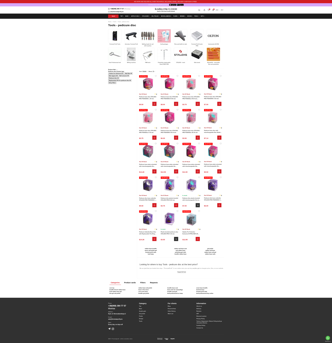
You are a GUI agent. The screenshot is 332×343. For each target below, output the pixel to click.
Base (140, 308)
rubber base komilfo (151, 248)
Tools (114, 21)
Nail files (128, 73)
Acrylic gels (142, 311)
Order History (172, 311)
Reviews (198, 311)
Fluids (141, 316)
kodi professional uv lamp (175, 293)
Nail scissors (123, 75)
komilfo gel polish (143, 293)
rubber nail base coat (180, 248)
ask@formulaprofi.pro (117, 11)
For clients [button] (172, 303)
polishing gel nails (180, 252)
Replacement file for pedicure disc (119, 80)
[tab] (152, 303)
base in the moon (143, 289)
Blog (169, 306)
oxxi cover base (143, 291)
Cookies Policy (200, 325)
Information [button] (201, 303)
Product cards (130, 283)
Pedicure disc (113, 78)
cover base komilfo (202, 288)
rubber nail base (210, 250)
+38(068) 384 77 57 (117, 9)
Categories (115, 283)
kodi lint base (200, 289)
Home (109, 21)
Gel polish (142, 313)
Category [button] (142, 303)
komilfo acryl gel (172, 291)
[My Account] (204, 10)
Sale (113, 16)
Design (141, 318)
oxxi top (111, 288)
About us (199, 306)
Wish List (170, 313)
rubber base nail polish (145, 288)
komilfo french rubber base (117, 289)
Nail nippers (112, 75)
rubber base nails (210, 254)
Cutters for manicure (115, 73)
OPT (197, 313)
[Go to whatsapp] (328, 338)
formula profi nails (150, 252)
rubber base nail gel (210, 252)
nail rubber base (180, 250)
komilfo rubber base (180, 254)
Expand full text (181, 272)
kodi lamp (151, 254)
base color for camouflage (175, 289)
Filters (143, 283)
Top (140, 306)
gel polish (210, 248)
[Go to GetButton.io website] (328, 341)
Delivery (198, 308)
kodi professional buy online (204, 293)
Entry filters (112, 82)
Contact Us (199, 328)
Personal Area (172, 308)
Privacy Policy (200, 318)
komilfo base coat (172, 288)
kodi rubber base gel (115, 291)
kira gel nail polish (114, 293)
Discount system (201, 316)
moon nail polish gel (151, 250)
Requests (154, 283)
